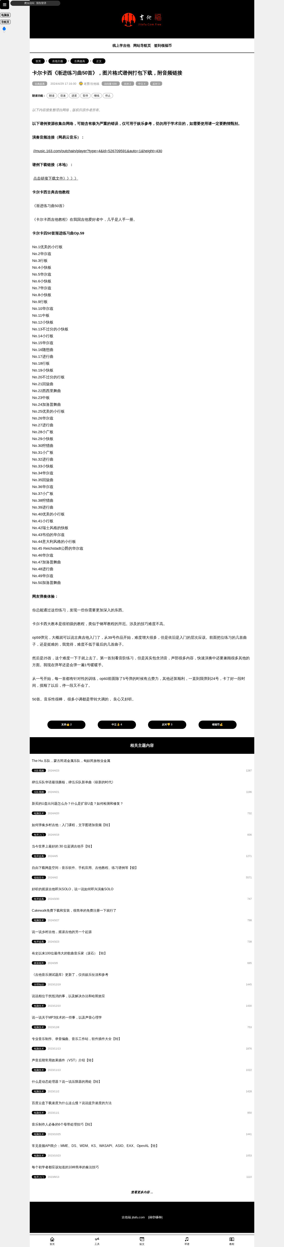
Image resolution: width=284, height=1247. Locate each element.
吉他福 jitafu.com (134, 1217)
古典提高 (79, 61)
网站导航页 (142, 45)
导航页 (5, 21)
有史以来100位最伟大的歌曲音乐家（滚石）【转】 (142, 958)
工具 (97, 1244)
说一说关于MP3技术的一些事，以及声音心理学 (142, 1022)
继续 (96, 95)
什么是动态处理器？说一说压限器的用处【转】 (142, 1086)
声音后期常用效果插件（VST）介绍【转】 (142, 1065)
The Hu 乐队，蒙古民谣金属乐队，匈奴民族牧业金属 (142, 765)
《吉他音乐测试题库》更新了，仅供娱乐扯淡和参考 (142, 979)
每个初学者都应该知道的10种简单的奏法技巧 (142, 1171)
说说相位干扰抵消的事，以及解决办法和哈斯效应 (142, 1000)
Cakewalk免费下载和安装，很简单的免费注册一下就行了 (142, 915)
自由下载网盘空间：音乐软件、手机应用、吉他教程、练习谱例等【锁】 (142, 872)
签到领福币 (163, 45)
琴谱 (186, 1244)
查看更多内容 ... (142, 1192)
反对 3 (156, 83)
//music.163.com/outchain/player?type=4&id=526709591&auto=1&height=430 (97, 151)
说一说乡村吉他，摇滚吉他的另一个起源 (142, 936)
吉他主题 (57, 61)
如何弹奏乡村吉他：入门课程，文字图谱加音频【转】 (142, 829)
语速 (63, 95)
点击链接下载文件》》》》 (55, 178)
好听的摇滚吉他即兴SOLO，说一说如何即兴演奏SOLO (142, 893)
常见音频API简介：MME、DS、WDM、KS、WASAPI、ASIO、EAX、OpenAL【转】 (142, 1150)
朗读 (51, 95)
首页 (38, 61)
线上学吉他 (121, 45)
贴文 (142, 1244)
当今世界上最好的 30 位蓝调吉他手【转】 (142, 851)
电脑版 (5, 15)
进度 (74, 95)
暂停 (85, 95)
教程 (231, 1244)
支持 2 (128, 83)
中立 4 (142, 83)
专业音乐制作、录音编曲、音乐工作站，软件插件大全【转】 (142, 1043)
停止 (108, 95)
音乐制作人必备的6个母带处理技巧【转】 (142, 1129)
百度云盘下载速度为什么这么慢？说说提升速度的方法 (142, 1107)
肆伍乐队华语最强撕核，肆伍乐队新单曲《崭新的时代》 (142, 786)
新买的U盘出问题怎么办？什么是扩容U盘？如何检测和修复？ (142, 808)
